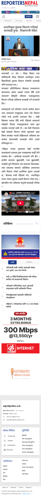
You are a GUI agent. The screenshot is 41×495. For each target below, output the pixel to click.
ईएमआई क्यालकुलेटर (28, 442)
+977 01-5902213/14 (13, 417)
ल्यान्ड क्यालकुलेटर (27, 446)
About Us (5, 487)
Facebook (11, 436)
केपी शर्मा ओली (7, 21)
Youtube (10, 450)
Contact (21, 487)
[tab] (12, 262)
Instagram (11, 445)
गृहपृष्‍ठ (5, 466)
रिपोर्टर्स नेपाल (6, 59)
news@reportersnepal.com (15, 420)
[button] (38, 16)
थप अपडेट (20, 313)
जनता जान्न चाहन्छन (27, 467)
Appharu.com (26, 494)
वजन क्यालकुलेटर (27, 449)
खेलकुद (5, 476)
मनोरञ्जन (25, 461)
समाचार (5, 470)
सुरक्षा (23, 471)
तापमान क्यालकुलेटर (28, 452)
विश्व (4, 480)
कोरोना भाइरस (18, 21)
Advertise (13, 487)
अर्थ (4, 473)
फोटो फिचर (25, 474)
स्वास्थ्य (24, 464)
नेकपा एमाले (29, 21)
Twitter (10, 441)
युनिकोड (24, 436)
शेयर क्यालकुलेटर (27, 439)
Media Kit (28, 487)
